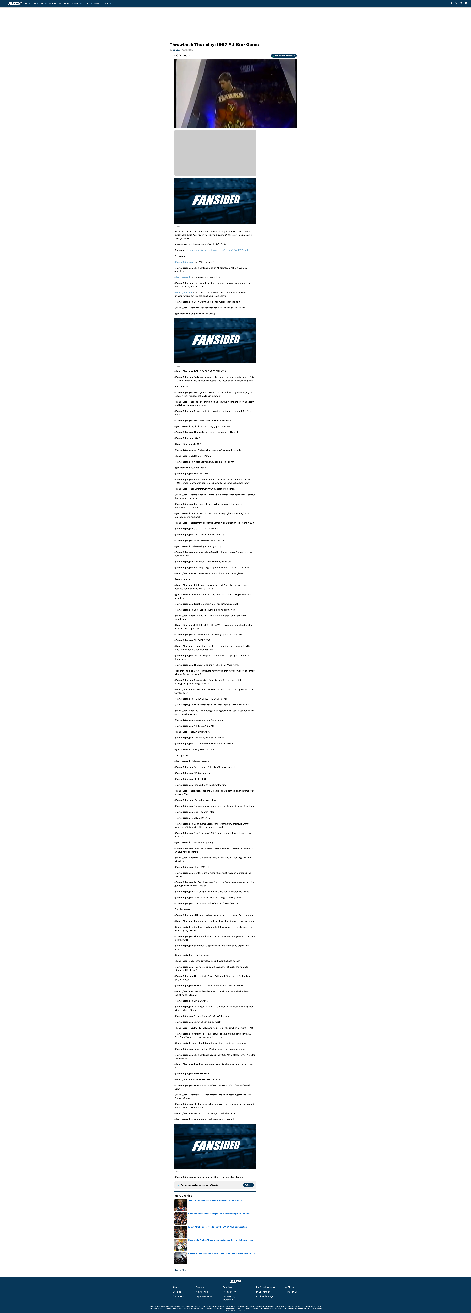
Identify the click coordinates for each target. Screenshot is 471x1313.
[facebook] (451, 3)
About (176, 1287)
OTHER (87, 4)
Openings (227, 1287)
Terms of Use (292, 1291)
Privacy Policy (263, 1291)
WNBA (66, 4)
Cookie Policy (179, 1296)
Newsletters (202, 1291)
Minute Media (160, 1306)
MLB (35, 4)
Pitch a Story (229, 1291)
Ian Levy (176, 50)
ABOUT (106, 4)
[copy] (189, 55)
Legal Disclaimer (204, 1296)
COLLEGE (76, 4)
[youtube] (466, 3)
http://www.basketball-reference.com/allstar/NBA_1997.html (217, 250)
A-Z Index (290, 1287)
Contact (200, 1287)
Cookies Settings (264, 1296)
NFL (26, 4)
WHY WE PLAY (55, 4)
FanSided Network (265, 1287)
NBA (43, 4)
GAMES (97, 4)
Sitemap (177, 1291)
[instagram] (461, 3)
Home (176, 1270)
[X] (456, 3)
